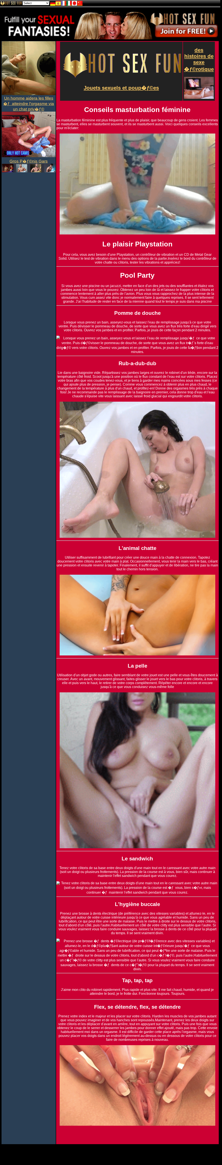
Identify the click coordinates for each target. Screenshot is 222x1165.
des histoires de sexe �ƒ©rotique (199, 59)
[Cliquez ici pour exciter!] (110, 38)
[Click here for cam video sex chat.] (29, 171)
